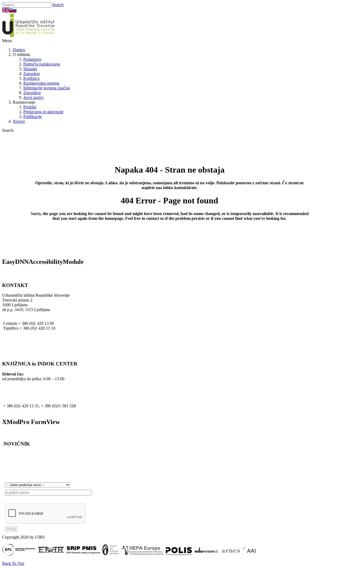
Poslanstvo (32, 59)
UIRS (7, 342)
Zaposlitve (32, 92)
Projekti (29, 107)
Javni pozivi (33, 97)
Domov (19, 49)
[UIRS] (29, 36)
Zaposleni (31, 73)
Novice (19, 121)
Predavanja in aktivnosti (43, 112)
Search (58, 4)
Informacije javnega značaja (46, 88)
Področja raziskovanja (41, 64)
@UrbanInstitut (15, 337)
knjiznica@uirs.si (18, 410)
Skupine (30, 69)
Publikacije (32, 116)
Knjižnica (31, 78)
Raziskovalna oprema (41, 83)
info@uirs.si (12, 333)
